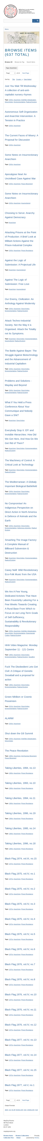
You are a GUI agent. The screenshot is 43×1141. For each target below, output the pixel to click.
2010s (11, 706)
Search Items (31, 62)
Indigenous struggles (24, 528)
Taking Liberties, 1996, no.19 (20, 813)
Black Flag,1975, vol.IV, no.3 (20, 904)
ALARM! (9, 718)
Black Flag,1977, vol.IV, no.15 (20, 1070)
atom (6, 1110)
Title (13, 79)
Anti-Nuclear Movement (28, 756)
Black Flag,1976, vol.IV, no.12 (20, 1024)
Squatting (32, 657)
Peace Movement (27, 184)
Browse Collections (22, 1135)
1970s (11, 864)
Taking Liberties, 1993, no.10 (20, 783)
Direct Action (9, 102)
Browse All (8, 62)
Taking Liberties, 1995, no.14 (20, 828)
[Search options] (34, 21)
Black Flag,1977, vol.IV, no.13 (20, 1039)
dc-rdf (13, 1110)
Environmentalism (19, 102)
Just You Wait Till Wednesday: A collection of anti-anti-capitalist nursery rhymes (21, 90)
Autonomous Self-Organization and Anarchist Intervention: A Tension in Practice (21, 116)
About (18, 1138)
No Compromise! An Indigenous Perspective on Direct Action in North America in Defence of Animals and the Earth (21, 512)
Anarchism (17, 100)
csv (10, 1110)
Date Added (27, 79)
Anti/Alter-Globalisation (28, 100)
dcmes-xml (19, 1110)
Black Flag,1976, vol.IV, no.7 (20, 964)
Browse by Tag (19, 62)
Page (8, 73)
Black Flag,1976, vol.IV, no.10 (20, 994)
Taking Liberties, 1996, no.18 (20, 843)
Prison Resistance (27, 250)
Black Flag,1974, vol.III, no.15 (21, 858)
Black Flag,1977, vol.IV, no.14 (20, 1055)
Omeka (36, 1138)
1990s (11, 655)
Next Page (25, 73)
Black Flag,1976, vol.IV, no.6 (20, 949)
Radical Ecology (31, 102)
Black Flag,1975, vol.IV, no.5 (20, 934)
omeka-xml (30, 1110)
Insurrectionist (25, 203)
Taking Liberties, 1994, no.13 (20, 768)
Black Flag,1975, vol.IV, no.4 (20, 919)
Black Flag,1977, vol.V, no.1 (19, 1085)
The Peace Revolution (16, 750)
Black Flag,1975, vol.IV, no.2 (20, 888)
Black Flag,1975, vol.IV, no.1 (20, 873)
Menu (7, 29)
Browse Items (8, 1135)
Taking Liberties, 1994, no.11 (20, 798)
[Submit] (37, 21)
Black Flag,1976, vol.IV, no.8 (20, 979)
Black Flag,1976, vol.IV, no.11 (20, 1009)
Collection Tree (9, 1138)
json (25, 1110)
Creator (18, 79)
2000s (11, 100)
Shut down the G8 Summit (19, 733)
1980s (11, 756)
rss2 (36, 1110)
